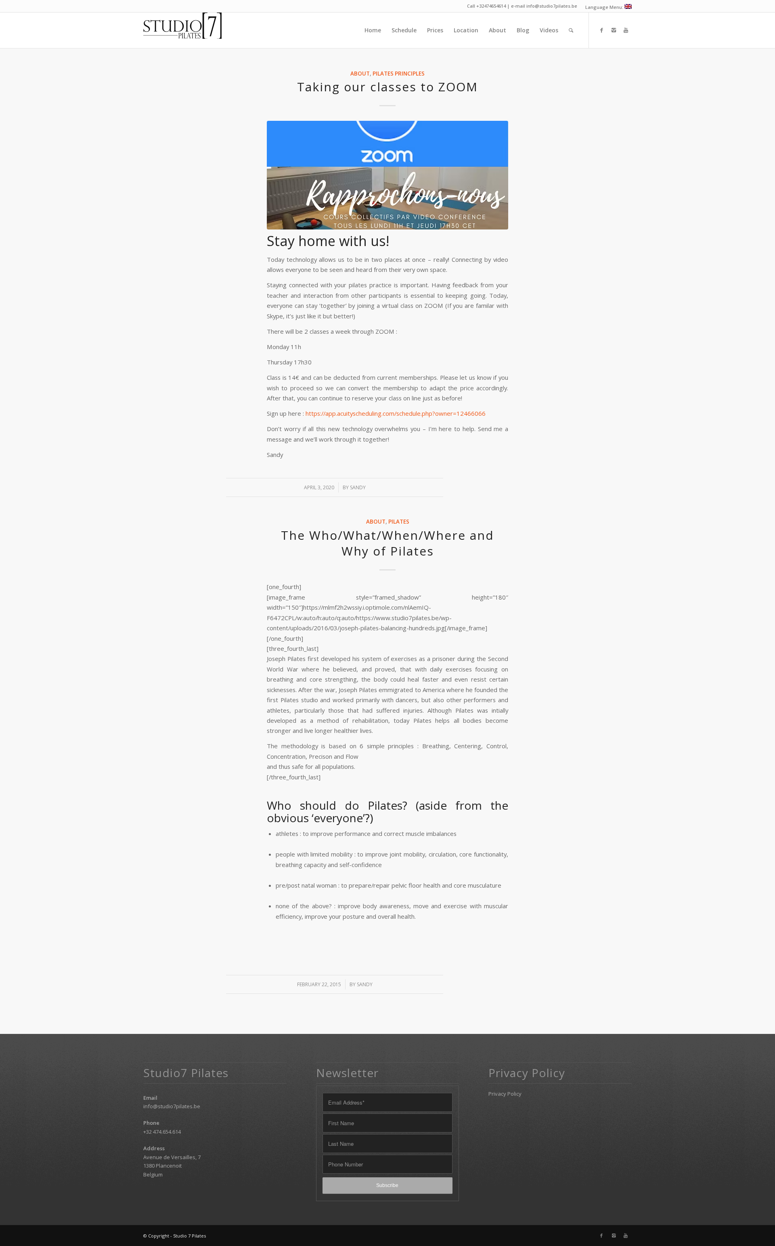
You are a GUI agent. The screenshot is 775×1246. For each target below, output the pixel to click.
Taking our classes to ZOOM (387, 86)
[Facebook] (601, 30)
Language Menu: (604, 7)
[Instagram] (613, 30)
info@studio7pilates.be (171, 1106)
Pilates (398, 521)
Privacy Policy (505, 1093)
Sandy (358, 487)
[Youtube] (626, 30)
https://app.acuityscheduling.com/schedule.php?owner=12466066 (396, 413)
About (360, 73)
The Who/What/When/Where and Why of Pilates (387, 543)
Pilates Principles (399, 73)
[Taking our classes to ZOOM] (387, 175)
